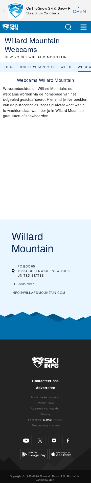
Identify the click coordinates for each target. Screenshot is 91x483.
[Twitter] (40, 440)
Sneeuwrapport (37, 67)
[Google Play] (34, 453)
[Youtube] (26, 440)
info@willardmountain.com (38, 292)
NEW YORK (15, 57)
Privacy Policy (45, 403)
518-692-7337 (23, 284)
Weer (66, 67)
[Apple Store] (61, 453)
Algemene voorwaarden (45, 408)
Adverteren (45, 387)
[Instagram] (54, 440)
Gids (9, 67)
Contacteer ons (45, 380)
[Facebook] (67, 440)
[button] (68, 27)
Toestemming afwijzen (45, 425)
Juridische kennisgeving (45, 397)
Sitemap (45, 414)
